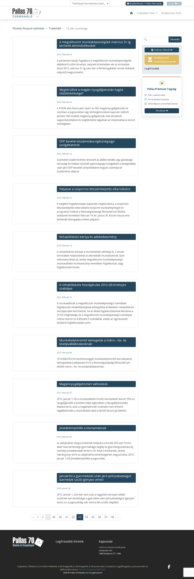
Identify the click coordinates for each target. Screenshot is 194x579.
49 (53, 517)
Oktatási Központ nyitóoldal (28, 28)
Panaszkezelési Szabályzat (102, 566)
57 (106, 517)
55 (93, 517)
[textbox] (89, 3)
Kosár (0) (174, 3)
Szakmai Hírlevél (161, 49)
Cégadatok (22, 566)
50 (60, 517)
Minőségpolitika (66, 566)
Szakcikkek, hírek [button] (146, 13)
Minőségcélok (82, 566)
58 (112, 517)
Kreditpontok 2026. (171, 13)
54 (86, 517)
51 (66, 517)
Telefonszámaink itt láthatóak (112, 547)
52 (73, 517)
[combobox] (90, 3)
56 (99, 517)
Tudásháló (55, 28)
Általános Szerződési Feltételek (43, 566)
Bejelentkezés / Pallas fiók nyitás (145, 3)
